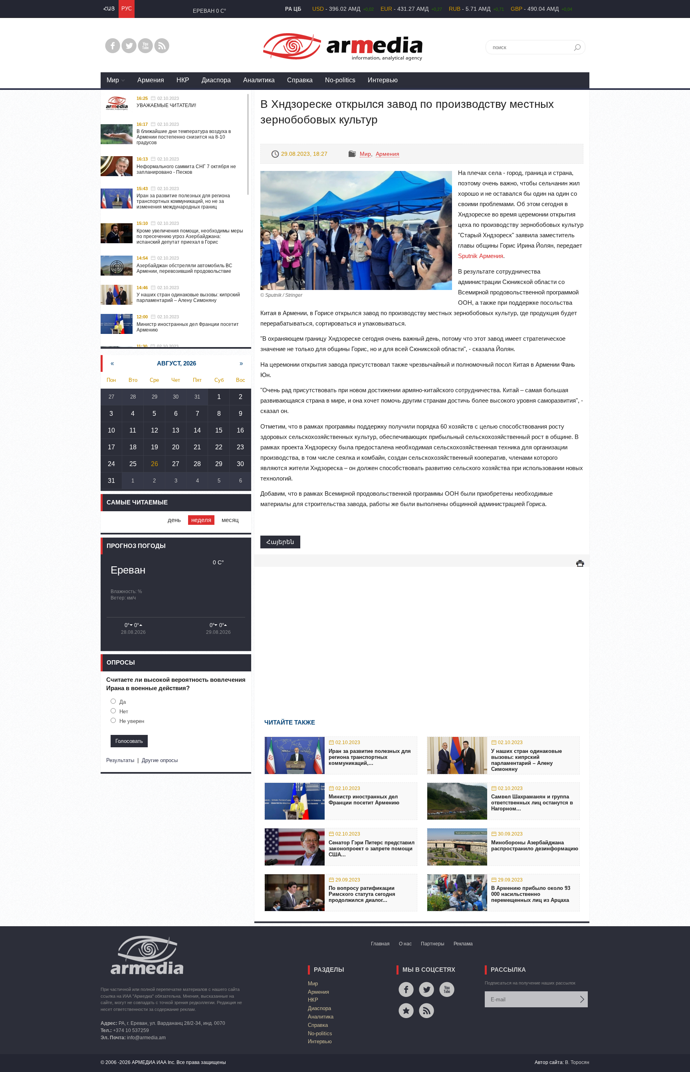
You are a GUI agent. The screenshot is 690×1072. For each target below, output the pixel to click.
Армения (150, 80)
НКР (182, 80)
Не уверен (131, 721)
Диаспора (216, 80)
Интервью (383, 80)
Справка (300, 80)
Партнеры (432, 944)
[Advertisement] (421, 631)
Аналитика (259, 80)
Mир (113, 80)
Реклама (463, 944)
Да (122, 702)
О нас (405, 944)
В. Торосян (577, 1062)
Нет (123, 712)
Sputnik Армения (480, 255)
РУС (126, 9)
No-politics (340, 80)
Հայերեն (280, 541)
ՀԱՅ (109, 9)
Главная (380, 944)
